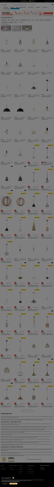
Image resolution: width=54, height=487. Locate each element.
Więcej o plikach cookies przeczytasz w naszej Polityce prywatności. (11, 481)
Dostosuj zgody (5, 483)
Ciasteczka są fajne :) (13, 483)
